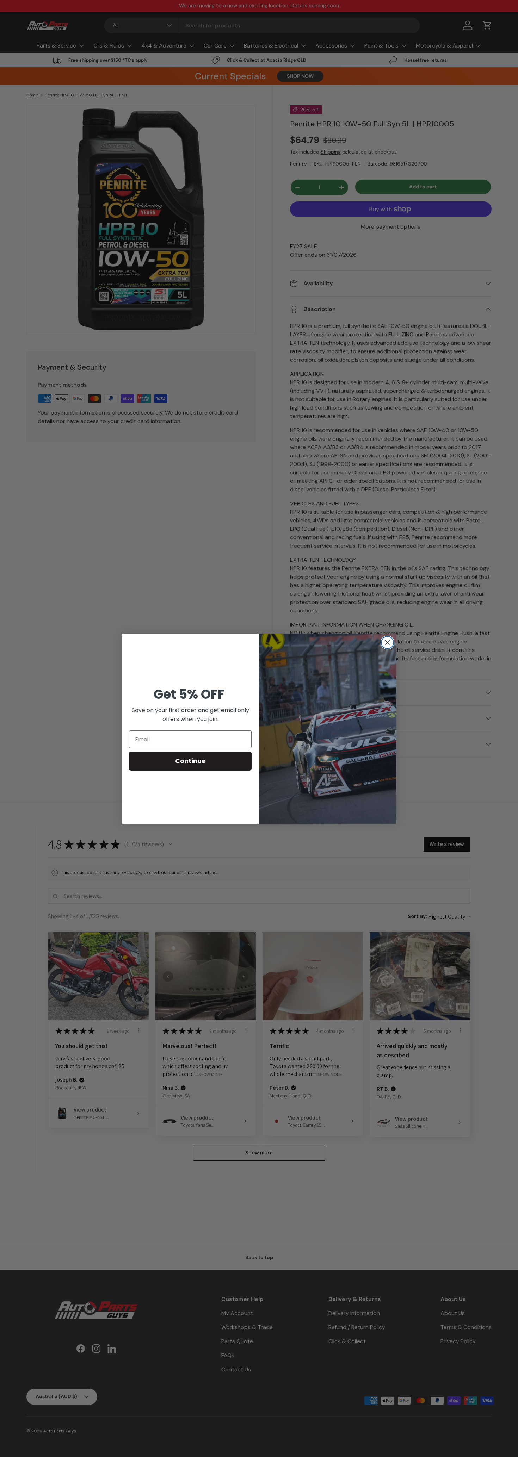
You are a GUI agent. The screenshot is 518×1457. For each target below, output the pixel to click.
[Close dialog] (387, 642)
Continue (190, 760)
